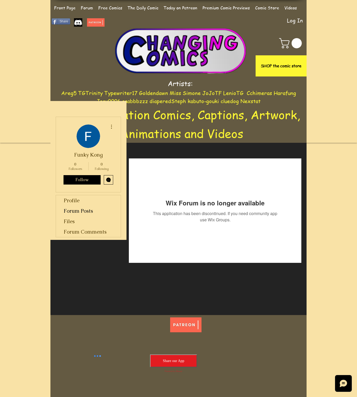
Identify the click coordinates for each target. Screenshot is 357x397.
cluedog (230, 101)
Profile (71, 200)
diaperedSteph (167, 101)
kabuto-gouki (204, 101)
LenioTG (233, 93)
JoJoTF (212, 93)
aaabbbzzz (135, 101)
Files (69, 221)
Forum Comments (85, 231)
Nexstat (250, 101)
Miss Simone (185, 93)
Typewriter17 (120, 93)
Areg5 (69, 93)
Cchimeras (259, 93)
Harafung (285, 93)
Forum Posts (78, 211)
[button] (291, 43)
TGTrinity (90, 93)
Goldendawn (153, 93)
